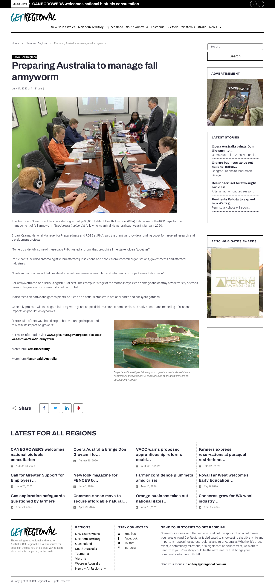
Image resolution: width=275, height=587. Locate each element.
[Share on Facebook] (44, 408)
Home (15, 43)
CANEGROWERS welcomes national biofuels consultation (37, 454)
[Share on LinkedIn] (67, 408)
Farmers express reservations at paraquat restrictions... (222, 454)
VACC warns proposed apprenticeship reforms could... (159, 454)
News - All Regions (36, 43)
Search (235, 56)
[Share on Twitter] (55, 408)
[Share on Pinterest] (78, 408)
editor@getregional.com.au (207, 564)
